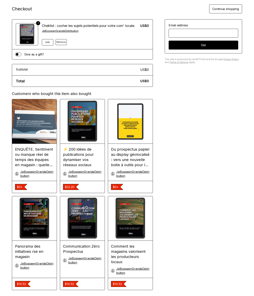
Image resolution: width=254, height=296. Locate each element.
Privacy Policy (231, 59)
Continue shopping (225, 9)
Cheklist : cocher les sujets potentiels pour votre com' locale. (88, 26)
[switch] (18, 54)
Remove (61, 42)
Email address (178, 25)
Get (203, 45)
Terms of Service (178, 62)
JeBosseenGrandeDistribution (60, 30)
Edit (48, 42)
